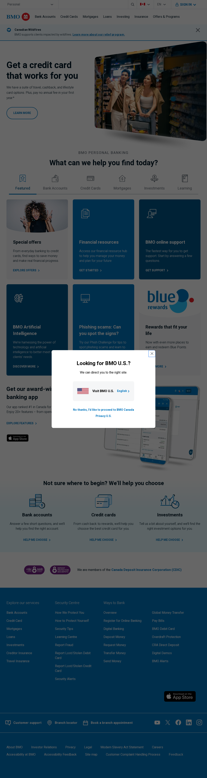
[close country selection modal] (152, 353)
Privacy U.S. (104, 416)
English (122, 391)
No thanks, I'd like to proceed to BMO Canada (103, 410)
